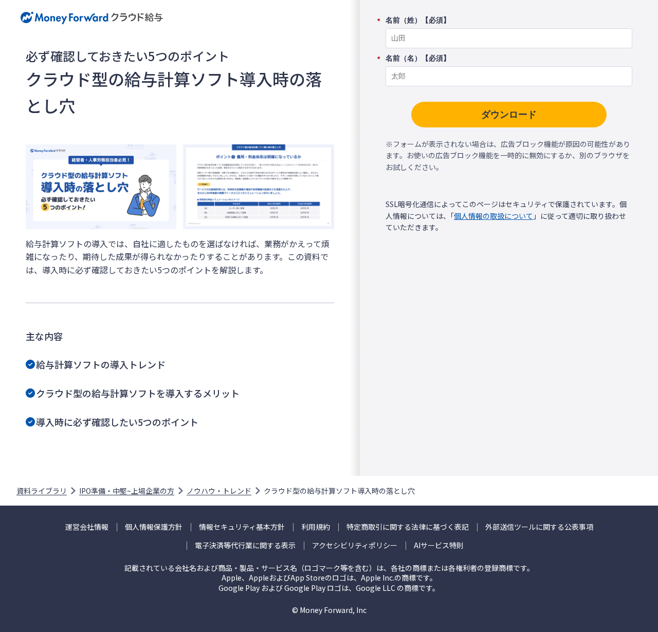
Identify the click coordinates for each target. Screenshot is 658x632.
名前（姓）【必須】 (418, 20)
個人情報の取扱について (493, 216)
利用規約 (315, 527)
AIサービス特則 (439, 545)
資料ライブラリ (41, 491)
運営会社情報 (86, 527)
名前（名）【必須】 (418, 58)
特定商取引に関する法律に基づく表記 (407, 527)
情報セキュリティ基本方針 (242, 527)
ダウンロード (509, 114)
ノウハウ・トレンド (219, 491)
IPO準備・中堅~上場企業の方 (126, 491)
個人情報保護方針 (153, 527)
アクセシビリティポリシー (354, 545)
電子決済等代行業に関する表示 (245, 545)
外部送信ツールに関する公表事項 (539, 527)
